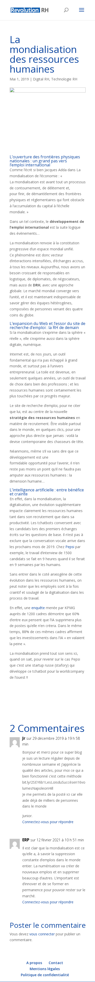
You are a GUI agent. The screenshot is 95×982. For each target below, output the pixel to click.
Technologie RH (64, 79)
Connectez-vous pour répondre (47, 821)
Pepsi (70, 546)
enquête (38, 607)
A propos (34, 962)
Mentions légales (45, 968)
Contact (56, 962)
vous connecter (42, 934)
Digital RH (41, 79)
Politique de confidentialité (45, 974)
